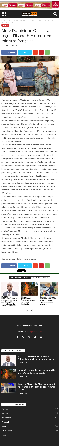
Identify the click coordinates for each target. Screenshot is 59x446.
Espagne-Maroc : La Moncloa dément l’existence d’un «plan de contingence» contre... (37, 387)
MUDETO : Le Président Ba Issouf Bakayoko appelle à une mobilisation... (37, 357)
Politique (5, 409)
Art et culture (6, 431)
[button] (54, 14)
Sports (4, 426)
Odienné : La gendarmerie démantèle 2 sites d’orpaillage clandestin (28, 300)
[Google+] (24, 338)
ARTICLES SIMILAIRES (20, 278)
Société (11, 20)
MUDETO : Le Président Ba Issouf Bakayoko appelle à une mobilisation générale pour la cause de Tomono (9, 301)
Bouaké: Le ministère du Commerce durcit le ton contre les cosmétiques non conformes (48, 300)
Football (4, 435)
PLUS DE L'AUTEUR (40, 278)
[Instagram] (30, 338)
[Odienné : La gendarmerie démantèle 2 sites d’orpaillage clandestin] (29, 289)
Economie (5, 422)
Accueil (3, 20)
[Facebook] (18, 338)
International (6, 418)
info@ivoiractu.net (34, 332)
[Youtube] (41, 338)
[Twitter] (36, 338)
